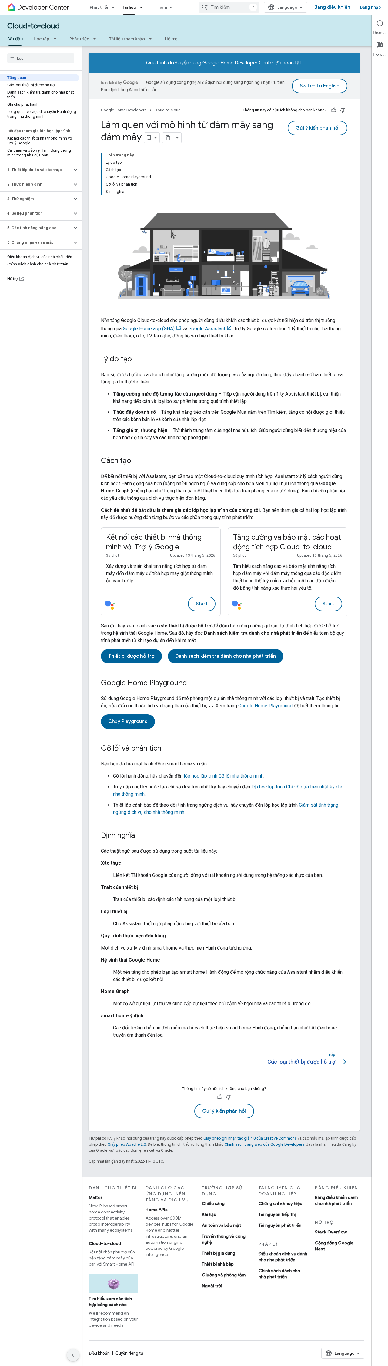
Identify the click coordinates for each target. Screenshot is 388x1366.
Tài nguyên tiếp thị (277, 1214)
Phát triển (99, 7)
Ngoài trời (212, 1286)
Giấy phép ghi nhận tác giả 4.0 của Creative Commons (250, 1138)
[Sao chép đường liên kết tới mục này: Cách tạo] (137, 461)
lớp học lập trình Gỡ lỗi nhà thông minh (223, 776)
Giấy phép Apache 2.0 (127, 1144)
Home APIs (157, 1209)
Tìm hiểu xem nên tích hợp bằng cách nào (110, 1301)
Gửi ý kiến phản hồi (318, 128)
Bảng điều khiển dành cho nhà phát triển (336, 1200)
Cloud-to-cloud (33, 26)
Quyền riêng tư (129, 1353)
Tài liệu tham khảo (127, 38)
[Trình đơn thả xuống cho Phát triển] (96, 38)
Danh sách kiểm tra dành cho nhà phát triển (225, 656)
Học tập (41, 38)
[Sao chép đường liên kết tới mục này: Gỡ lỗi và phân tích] (167, 748)
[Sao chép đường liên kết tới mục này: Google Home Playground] (193, 683)
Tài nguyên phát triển (280, 1225)
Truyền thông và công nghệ (224, 1239)
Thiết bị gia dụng (218, 1253)
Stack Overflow (331, 1232)
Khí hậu (209, 1214)
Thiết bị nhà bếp (218, 1264)
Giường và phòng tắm (224, 1275)
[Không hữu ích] (342, 110)
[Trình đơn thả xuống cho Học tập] (56, 38)
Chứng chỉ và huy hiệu (280, 1203)
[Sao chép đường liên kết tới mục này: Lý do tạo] (138, 359)
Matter (95, 1197)
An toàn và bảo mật (221, 1225)
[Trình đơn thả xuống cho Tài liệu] (143, 7)
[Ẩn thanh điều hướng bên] (73, 1355)
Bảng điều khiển (332, 7)
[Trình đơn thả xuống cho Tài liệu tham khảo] (152, 38)
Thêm (161, 7)
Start (202, 604)
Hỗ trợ (171, 38)
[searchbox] (40, 58)
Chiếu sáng (213, 1203)
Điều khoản (99, 1353)
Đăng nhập (370, 7)
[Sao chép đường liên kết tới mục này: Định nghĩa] (141, 836)
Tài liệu (129, 7)
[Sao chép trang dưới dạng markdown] (167, 138)
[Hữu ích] (333, 110)
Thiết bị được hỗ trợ (131, 656)
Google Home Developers (123, 110)
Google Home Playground (265, 706)
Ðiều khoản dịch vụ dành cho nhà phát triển (283, 1256)
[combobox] (229, 7)
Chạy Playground (128, 722)
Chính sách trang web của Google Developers (264, 1144)
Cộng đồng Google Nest (334, 1246)
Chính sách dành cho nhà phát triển (279, 1273)
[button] (36, 169)
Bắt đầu (15, 38)
